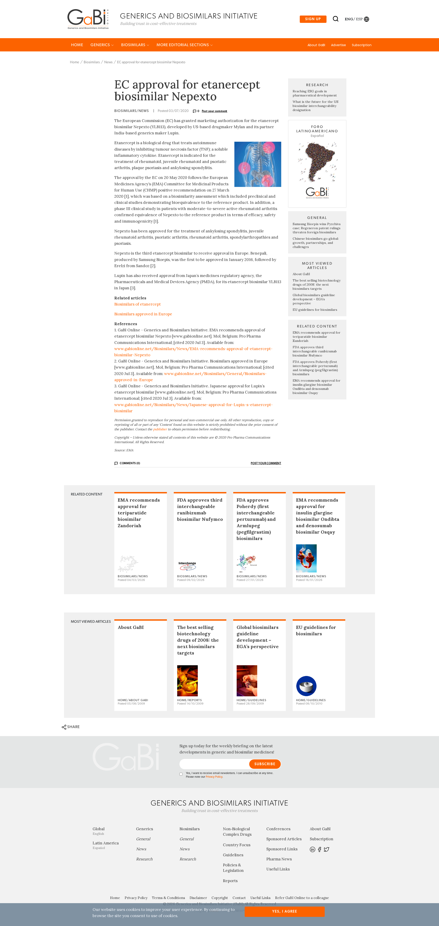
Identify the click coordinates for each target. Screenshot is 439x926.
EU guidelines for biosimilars (315, 310)
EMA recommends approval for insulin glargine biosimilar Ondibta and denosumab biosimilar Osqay (316, 386)
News (108, 62)
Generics (101, 45)
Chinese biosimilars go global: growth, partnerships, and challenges (316, 243)
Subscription (362, 45)
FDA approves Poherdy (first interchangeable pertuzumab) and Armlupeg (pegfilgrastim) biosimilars (315, 368)
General (143, 838)
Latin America (106, 845)
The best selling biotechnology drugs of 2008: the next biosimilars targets (316, 284)
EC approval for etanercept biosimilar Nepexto (151, 62)
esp (359, 19)
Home (77, 45)
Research (144, 859)
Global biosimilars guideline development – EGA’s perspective (314, 299)
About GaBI (316, 45)
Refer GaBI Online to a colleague (302, 898)
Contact (239, 898)
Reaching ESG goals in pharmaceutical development (315, 93)
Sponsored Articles (284, 838)
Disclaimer (198, 898)
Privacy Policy (214, 776)
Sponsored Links (281, 848)
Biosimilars (133, 45)
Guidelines (233, 854)
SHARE (73, 727)
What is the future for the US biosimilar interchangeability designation (315, 106)
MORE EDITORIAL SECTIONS (183, 45)
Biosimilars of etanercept (137, 304)
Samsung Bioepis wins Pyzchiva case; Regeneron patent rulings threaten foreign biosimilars (316, 228)
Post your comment (215, 111)
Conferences (278, 828)
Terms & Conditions (168, 898)
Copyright (219, 898)
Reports (230, 880)
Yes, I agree (284, 911)
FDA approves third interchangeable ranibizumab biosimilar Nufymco (315, 351)
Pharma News (279, 859)
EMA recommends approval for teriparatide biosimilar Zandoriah (316, 336)
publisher (160, 429)
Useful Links (278, 869)
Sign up (313, 19)
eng (348, 19)
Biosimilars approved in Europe (143, 314)
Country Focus (236, 844)
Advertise (338, 45)
